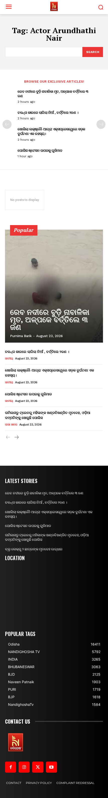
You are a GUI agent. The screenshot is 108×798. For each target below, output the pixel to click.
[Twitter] (37, 767)
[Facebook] (10, 767)
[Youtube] (51, 767)
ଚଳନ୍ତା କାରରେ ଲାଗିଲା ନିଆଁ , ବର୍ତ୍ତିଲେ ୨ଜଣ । (48, 112)
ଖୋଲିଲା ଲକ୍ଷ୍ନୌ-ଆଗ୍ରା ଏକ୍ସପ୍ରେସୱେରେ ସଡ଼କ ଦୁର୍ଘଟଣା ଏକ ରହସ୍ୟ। (51, 131)
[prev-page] (7, 124)
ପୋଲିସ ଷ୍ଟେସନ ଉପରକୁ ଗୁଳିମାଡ (40, 150)
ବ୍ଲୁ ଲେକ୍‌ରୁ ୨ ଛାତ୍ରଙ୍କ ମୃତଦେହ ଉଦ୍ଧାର (34, 549)
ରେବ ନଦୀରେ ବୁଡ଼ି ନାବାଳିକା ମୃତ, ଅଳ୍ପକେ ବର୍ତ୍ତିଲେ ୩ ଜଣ (53, 93)
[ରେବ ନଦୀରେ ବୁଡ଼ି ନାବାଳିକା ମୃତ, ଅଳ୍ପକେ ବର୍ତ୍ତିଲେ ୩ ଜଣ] (54, 286)
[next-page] (100, 124)
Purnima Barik (21, 336)
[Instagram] (24, 767)
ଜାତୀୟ (9, 358)
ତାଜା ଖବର (11, 424)
